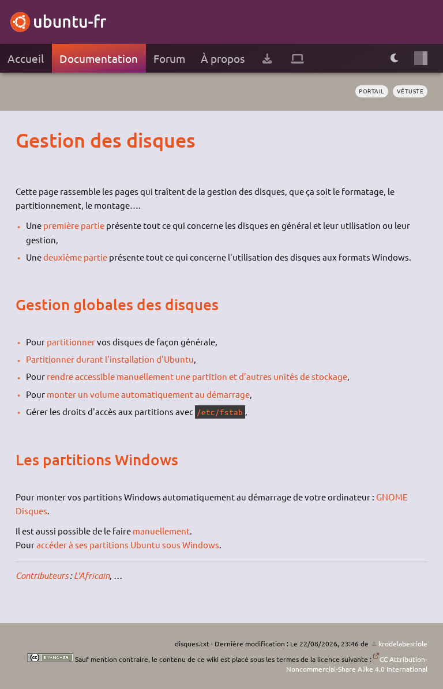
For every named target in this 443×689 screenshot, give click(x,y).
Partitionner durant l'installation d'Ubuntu (110, 358)
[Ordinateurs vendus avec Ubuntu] (297, 58)
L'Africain (92, 575)
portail (371, 90)
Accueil (25, 58)
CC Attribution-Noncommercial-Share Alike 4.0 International (356, 663)
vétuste (410, 90)
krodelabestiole (402, 643)
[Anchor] (26, 139)
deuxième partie (75, 256)
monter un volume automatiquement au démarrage (148, 394)
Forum (169, 58)
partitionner (71, 341)
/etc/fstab (220, 412)
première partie (73, 225)
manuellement (161, 530)
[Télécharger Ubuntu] (267, 58)
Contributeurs (42, 575)
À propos (223, 58)
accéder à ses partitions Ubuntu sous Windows (127, 544)
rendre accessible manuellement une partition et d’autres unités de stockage (197, 376)
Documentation (98, 58)
